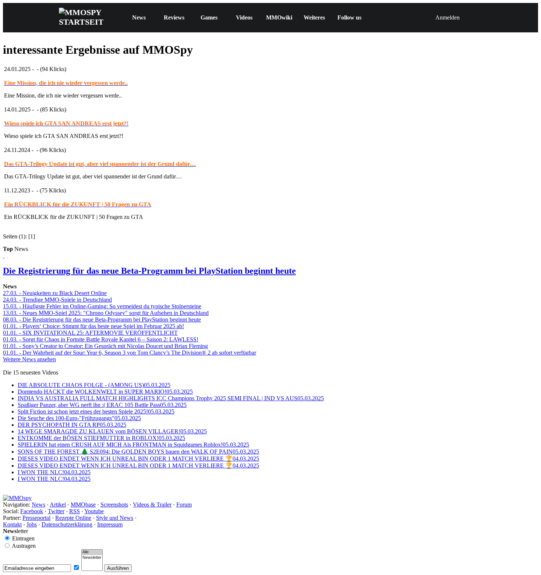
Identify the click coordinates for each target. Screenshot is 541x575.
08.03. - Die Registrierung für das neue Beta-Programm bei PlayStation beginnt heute (102, 319)
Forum (184, 504)
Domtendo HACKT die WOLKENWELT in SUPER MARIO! (105, 391)
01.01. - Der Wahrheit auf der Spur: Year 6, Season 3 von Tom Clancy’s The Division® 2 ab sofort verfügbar (129, 352)
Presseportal (36, 518)
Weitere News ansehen (29, 359)
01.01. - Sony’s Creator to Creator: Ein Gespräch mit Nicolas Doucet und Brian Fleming (105, 346)
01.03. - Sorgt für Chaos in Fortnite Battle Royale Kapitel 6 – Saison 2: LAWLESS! (100, 339)
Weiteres (314, 17)
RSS (74, 511)
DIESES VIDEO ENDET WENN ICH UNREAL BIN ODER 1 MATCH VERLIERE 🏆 (138, 458)
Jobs (31, 524)
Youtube (94, 511)
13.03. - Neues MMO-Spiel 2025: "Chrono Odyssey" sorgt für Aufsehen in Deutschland (106, 313)
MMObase (83, 504)
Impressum (110, 524)
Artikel (58, 504)
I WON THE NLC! (54, 472)
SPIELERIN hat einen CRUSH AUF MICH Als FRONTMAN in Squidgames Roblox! (133, 444)
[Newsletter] (92, 557)
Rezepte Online (73, 518)
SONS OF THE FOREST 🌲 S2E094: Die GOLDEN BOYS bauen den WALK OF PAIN (138, 451)
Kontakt (12, 524)
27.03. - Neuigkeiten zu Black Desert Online (55, 293)
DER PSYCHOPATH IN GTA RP (72, 425)
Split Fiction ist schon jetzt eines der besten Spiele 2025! (96, 411)
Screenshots (114, 504)
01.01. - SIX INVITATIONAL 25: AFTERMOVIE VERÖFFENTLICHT (90, 333)
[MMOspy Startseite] (17, 498)
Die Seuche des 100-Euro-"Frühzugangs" (79, 418)
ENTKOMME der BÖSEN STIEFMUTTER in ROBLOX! (101, 438)
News (139, 17)
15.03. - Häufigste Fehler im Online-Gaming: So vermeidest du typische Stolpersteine (102, 306)
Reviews (174, 17)
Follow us (349, 17)
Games (209, 17)
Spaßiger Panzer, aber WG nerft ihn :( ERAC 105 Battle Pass (102, 405)
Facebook (31, 511)
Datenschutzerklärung (67, 524)
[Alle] (92, 552)
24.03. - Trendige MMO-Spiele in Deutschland (57, 300)
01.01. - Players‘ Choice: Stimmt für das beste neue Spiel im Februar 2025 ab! (93, 326)
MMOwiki (279, 17)
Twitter (56, 511)
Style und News (114, 518)
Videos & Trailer (152, 504)
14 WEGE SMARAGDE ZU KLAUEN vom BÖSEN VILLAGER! (112, 431)
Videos (244, 17)
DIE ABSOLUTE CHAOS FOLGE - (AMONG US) (94, 385)
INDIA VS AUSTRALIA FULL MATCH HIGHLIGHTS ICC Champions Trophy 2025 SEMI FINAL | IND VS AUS (171, 398)
